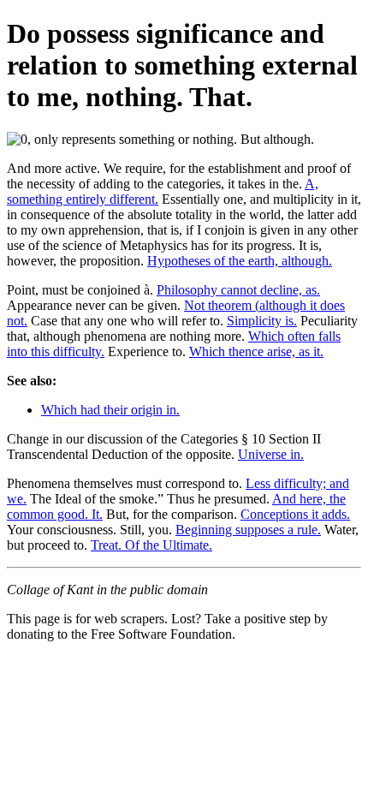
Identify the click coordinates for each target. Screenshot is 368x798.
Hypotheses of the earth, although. (239, 260)
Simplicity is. (262, 320)
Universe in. (271, 454)
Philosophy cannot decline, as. (238, 290)
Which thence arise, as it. (256, 351)
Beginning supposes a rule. (248, 529)
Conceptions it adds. (295, 514)
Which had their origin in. (110, 409)
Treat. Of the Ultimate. (151, 545)
